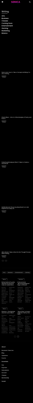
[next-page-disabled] (6, 261)
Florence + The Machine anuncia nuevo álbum (8, 312)
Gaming (27, 272)
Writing (3, 77)
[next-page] (18, 336)
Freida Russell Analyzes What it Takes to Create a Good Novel (15, 162)
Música (4, 279)
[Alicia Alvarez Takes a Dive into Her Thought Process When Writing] (16, 232)
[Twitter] (3, 398)
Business (10, 272)
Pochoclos (21, 279)
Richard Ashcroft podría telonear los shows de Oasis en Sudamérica (8, 283)
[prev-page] (3, 261)
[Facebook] (3, 388)
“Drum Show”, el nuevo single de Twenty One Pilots (24, 313)
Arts (4, 272)
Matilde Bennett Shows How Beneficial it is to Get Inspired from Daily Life (15, 207)
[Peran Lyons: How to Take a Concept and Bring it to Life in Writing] (16, 52)
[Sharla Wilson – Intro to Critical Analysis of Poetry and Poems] (16, 97)
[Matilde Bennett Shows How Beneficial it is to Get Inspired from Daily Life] (16, 187)
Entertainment (19, 272)
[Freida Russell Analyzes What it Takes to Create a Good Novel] (16, 142)
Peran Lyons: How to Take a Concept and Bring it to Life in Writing (16, 72)
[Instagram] (3, 392)
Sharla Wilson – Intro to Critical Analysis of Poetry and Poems (16, 117)
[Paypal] (3, 395)
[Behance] (3, 385)
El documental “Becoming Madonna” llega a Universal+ (24, 283)
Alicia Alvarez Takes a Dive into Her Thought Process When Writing (16, 252)
